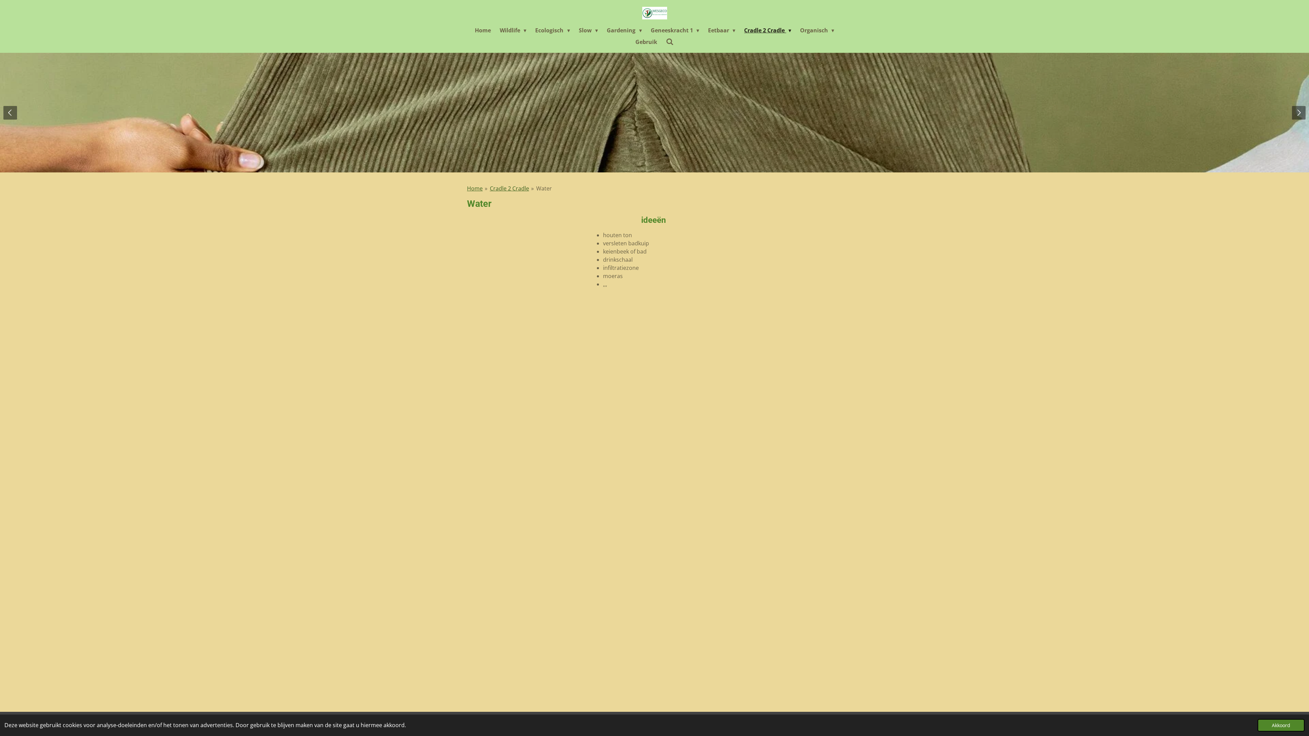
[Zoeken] (670, 41)
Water (544, 188)
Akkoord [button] (1281, 725)
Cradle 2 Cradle (509, 188)
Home (475, 188)
